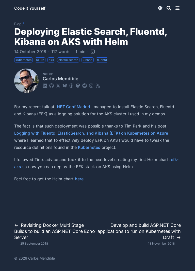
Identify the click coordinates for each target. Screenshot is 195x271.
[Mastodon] (78, 85)
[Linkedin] (45, 85)
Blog (18, 24)
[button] (177, 8)
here (79, 178)
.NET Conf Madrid (73, 106)
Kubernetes (89, 147)
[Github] (51, 85)
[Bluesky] (64, 85)
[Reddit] (84, 85)
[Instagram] (91, 85)
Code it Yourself (29, 8)
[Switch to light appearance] (160, 8)
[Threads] (71, 85)
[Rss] (97, 85)
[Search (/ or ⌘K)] (169, 8)
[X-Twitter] (58, 85)
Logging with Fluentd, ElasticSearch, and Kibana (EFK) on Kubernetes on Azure (91, 133)
